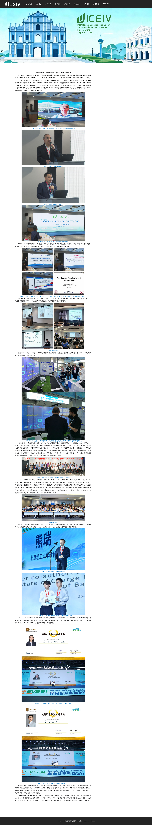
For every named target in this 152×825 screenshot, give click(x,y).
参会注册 (48, 4)
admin (93, 821)
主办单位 (77, 4)
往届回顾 (96, 4)
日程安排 (58, 4)
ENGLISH (106, 4)
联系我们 (86, 4)
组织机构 (67, 4)
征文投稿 (38, 4)
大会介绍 (29, 4)
